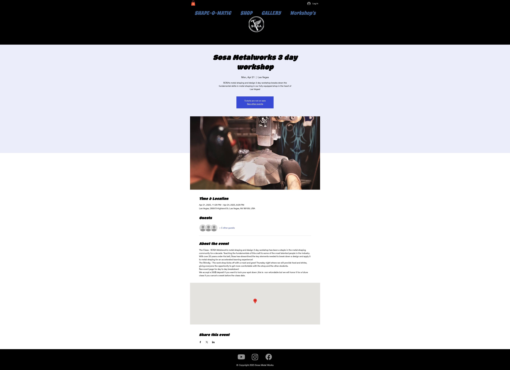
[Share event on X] (207, 342)
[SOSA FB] (268, 357)
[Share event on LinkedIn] (213, 342)
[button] (193, 3)
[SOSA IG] (255, 357)
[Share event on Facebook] (200, 342)
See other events (255, 104)
